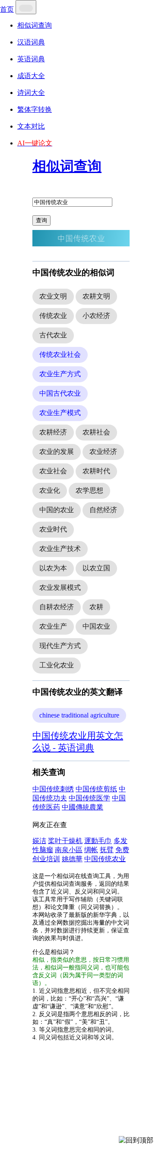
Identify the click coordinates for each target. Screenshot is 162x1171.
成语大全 (31, 75)
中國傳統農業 (82, 807)
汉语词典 (31, 42)
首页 (7, 9)
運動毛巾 (98, 840)
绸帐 (91, 849)
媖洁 (39, 840)
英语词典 (31, 59)
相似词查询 (34, 25)
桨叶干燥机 (65, 840)
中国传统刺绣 (53, 789)
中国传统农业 (105, 859)
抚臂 (107, 849)
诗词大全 (31, 92)
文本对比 (31, 126)
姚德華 (72, 859)
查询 (41, 220)
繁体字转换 (34, 109)
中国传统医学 (89, 798)
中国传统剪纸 (96, 789)
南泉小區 (69, 849)
